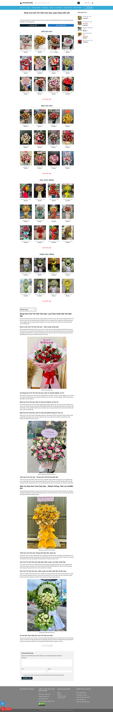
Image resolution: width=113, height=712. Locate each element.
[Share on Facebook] (42, 646)
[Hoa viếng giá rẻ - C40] (40, 265)
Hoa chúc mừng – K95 (53, 199)
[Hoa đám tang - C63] (26, 286)
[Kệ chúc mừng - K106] (68, 232)
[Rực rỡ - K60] (68, 212)
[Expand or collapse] (34, 310)
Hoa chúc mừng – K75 (67, 199)
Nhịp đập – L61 (26, 125)
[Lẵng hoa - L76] (68, 137)
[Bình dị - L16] (68, 158)
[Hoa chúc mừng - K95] (54, 191)
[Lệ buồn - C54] (54, 286)
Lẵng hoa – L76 (68, 146)
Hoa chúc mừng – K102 (26, 199)
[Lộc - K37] (54, 212)
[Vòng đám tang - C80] (26, 265)
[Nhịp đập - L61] (26, 116)
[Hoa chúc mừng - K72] (26, 232)
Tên (23, 669)
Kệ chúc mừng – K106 (67, 241)
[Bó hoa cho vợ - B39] (26, 63)
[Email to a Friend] (47, 646)
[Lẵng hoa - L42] (68, 116)
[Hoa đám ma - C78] (68, 286)
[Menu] (36, 2)
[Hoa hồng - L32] (26, 158)
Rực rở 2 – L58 (40, 166)
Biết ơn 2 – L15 (54, 166)
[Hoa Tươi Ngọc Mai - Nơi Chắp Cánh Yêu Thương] (26, 2)
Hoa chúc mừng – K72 (26, 241)
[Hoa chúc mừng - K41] (40, 191)
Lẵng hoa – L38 (26, 146)
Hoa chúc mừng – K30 (40, 241)
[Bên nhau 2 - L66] (54, 137)
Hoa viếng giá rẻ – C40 (40, 273)
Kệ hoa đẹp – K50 (26, 220)
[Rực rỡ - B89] (54, 42)
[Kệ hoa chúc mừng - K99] (54, 232)
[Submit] (78, 3)
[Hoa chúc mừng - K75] (68, 191)
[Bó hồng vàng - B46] (68, 63)
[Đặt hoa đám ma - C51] (40, 286)
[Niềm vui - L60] (40, 137)
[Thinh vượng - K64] (40, 212)
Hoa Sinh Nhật (58, 7)
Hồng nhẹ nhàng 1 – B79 (26, 50)
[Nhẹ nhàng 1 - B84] (68, 42)
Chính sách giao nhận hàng (82, 701)
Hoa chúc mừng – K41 (40, 199)
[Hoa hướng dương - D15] (40, 42)
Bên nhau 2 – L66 (54, 146)
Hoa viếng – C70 (67, 273)
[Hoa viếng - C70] (68, 265)
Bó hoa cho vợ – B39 (26, 71)
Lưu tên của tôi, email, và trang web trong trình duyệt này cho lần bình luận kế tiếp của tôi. (44, 675)
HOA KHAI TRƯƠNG (36, 7)
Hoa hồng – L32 (26, 166)
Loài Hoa (28, 7)
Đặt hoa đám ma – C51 (40, 294)
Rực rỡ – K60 (68, 220)
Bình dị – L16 (68, 166)
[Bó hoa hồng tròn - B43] (54, 63)
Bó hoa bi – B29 (26, 92)
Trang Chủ (22, 7)
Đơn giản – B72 (40, 92)
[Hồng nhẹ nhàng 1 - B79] (26, 42)
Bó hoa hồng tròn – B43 (54, 71)
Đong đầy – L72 (54, 125)
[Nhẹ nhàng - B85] (40, 63)
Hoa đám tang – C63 (26, 294)
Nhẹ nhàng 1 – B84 (68, 50)
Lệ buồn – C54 (54, 294)
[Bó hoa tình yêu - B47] (68, 84)
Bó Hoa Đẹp (45, 7)
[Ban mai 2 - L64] (40, 116)
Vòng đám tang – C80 (25, 273)
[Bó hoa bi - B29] (26, 84)
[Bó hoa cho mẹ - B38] (54, 84)
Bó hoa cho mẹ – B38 (53, 92)
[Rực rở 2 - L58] (40, 158)
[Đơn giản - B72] (40, 84)
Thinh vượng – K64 (40, 220)
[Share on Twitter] (44, 646)
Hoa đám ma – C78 (68, 294)
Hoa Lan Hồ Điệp (77, 7)
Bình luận (24, 657)
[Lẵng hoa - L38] (26, 137)
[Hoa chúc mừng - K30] (40, 232)
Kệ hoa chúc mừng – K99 (54, 241)
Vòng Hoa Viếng (68, 7)
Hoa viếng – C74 (53, 273)
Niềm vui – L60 (40, 146)
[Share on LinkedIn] (52, 646)
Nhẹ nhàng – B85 (39, 71)
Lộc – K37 (54, 220)
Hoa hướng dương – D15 (40, 50)
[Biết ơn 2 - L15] (54, 158)
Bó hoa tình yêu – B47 (67, 92)
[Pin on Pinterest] (49, 646)
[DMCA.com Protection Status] (42, 704)
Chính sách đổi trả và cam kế (83, 697)
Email (49, 669)
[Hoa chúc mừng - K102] (26, 191)
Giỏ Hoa (51, 7)
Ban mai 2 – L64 (39, 125)
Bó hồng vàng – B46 (68, 71)
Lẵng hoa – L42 (68, 125)
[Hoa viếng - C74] (54, 265)
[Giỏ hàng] (92, 2)
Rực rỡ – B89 (54, 50)
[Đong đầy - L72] (54, 116)
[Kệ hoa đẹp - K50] (26, 212)
